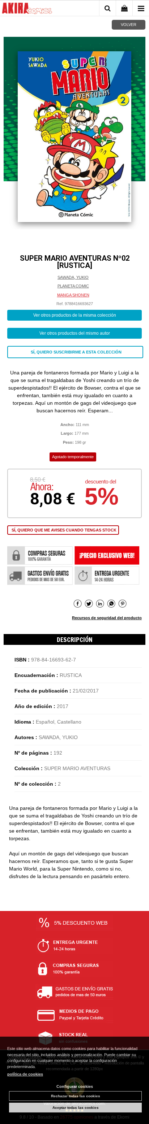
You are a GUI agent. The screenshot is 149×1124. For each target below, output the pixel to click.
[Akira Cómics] (27, 9)
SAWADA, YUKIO (73, 277)
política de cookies (25, 1074)
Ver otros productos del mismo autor (74, 333)
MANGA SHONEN (73, 295)
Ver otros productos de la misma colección (74, 315)
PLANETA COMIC (73, 286)
